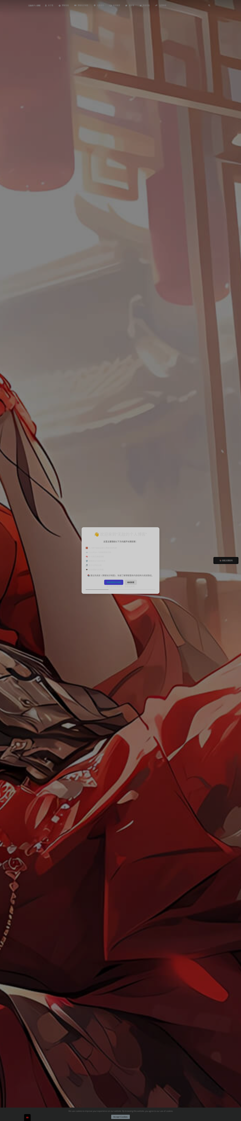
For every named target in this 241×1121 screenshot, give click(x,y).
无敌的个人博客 (34, 5)
